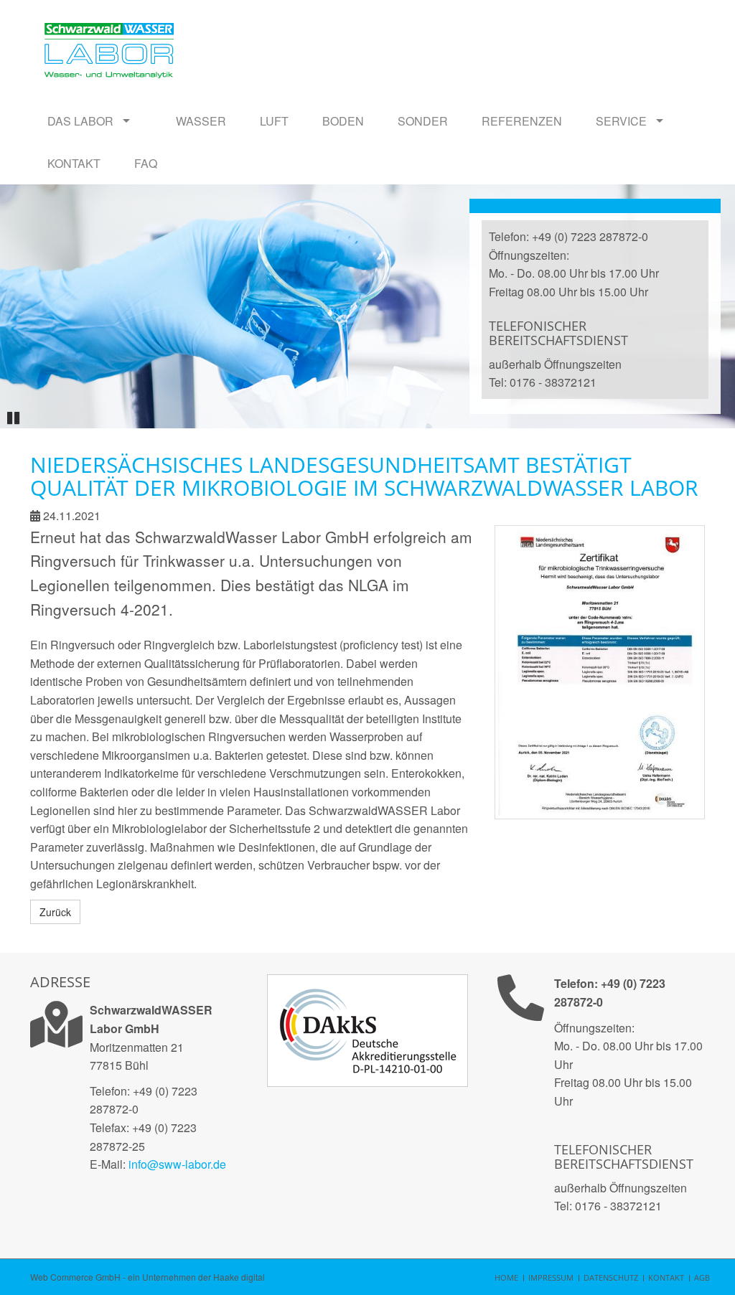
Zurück (55, 912)
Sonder (423, 121)
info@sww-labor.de (177, 1164)
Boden (343, 121)
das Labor (80, 121)
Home (506, 1277)
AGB (702, 1277)
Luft (274, 121)
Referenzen (522, 121)
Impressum (551, 1277)
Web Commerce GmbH (75, 1277)
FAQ (145, 163)
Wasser (201, 121)
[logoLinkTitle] (109, 29)
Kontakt (73, 163)
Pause (16, 416)
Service (621, 121)
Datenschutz (611, 1277)
